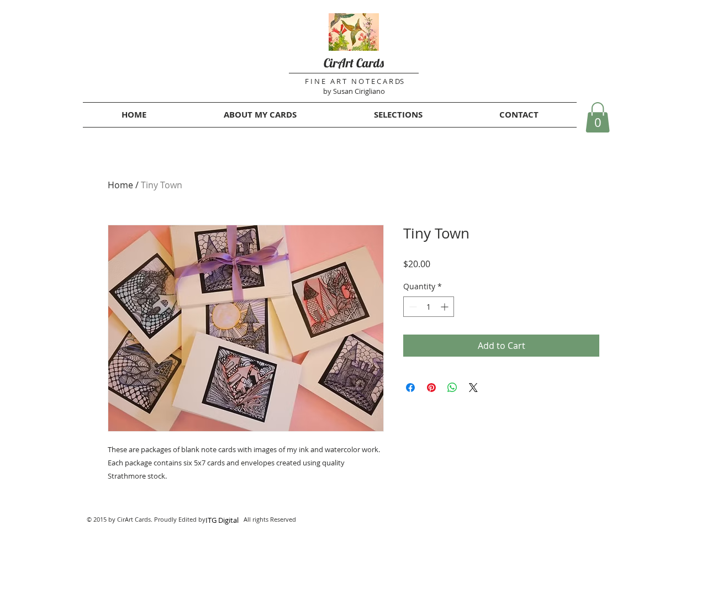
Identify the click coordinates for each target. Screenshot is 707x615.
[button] (597, 117)
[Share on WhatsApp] (452, 387)
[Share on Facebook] (410, 387)
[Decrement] (412, 306)
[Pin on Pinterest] (431, 387)
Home (120, 185)
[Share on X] (473, 387)
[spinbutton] (429, 306)
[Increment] (445, 306)
